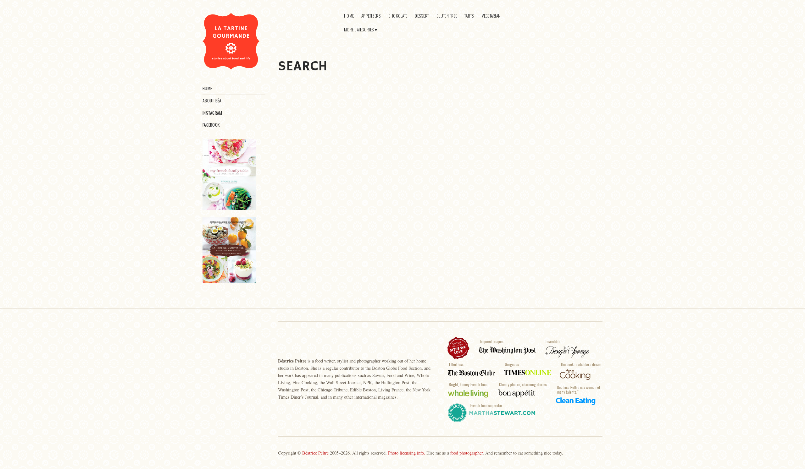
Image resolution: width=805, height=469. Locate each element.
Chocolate (397, 16)
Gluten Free (446, 16)
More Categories (359, 29)
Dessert (422, 16)
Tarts (469, 16)
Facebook (211, 125)
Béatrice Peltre (315, 453)
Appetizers (371, 16)
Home (207, 88)
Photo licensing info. (406, 453)
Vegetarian (491, 16)
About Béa (212, 100)
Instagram (212, 113)
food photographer (466, 453)
